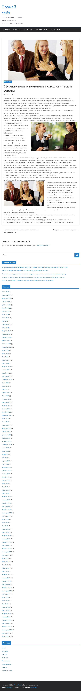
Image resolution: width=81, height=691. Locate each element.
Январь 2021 (6, 431)
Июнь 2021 (5, 422)
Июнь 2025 (5, 318)
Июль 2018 (5, 519)
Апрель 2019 (6, 490)
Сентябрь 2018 (7, 513)
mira (15, 95)
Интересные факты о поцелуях (64, 230)
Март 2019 (5, 493)
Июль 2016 (5, 597)
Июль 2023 (5, 383)
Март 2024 (5, 363)
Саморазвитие (42, 30)
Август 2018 (5, 516)
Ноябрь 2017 (6, 545)
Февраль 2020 (6, 467)
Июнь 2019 (5, 484)
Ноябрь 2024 (6, 340)
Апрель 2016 (6, 607)
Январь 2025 (6, 334)
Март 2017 (5, 571)
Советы (4, 667)
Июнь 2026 (5, 292)
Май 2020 (5, 457)
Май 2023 (5, 389)
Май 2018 (5, 526)
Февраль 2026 (6, 298)
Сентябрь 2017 (7, 552)
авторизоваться (43, 245)
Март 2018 (5, 532)
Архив (4, 648)
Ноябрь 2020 (6, 438)
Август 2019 (5, 480)
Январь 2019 (6, 500)
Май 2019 (5, 487)
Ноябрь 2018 (6, 506)
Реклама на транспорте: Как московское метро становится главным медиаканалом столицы (33, 277)
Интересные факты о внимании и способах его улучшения (21, 231)
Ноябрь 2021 (6, 409)
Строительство (7, 671)
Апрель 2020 (6, 461)
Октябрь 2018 (6, 510)
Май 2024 (5, 357)
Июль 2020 (5, 451)
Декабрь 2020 (6, 435)
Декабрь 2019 (6, 471)
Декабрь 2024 (6, 337)
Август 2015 (5, 633)
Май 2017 (5, 565)
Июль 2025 (5, 314)
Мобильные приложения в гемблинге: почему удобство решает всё (25, 271)
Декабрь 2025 (6, 305)
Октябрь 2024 (6, 344)
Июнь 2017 (5, 562)
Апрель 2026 (6, 295)
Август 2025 (5, 311)
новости (4, 654)
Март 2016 (5, 610)
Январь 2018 (6, 539)
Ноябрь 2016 (6, 584)
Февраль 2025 (6, 331)
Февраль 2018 (6, 536)
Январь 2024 (6, 370)
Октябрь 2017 (6, 549)
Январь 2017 (6, 578)
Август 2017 (5, 555)
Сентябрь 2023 (7, 379)
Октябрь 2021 (6, 412)
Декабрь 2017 (6, 542)
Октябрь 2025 (6, 308)
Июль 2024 (5, 350)
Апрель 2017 (6, 568)
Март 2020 (5, 464)
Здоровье (5, 651)
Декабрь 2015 (6, 620)
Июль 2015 (5, 636)
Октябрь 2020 (6, 441)
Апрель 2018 (6, 529)
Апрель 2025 (6, 324)
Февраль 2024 (6, 366)
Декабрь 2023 (6, 373)
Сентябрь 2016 (7, 591)
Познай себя (28, 30)
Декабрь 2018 (6, 503)
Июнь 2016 (5, 601)
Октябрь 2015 (6, 627)
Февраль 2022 (6, 405)
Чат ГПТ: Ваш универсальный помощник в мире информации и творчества (27, 280)
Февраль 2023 (6, 399)
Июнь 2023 (5, 386)
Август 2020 (5, 448)
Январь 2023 (6, 402)
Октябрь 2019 (6, 477)
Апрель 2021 (6, 425)
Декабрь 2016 (6, 581)
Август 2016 (5, 594)
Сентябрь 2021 (7, 415)
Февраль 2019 (6, 497)
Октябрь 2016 (6, 588)
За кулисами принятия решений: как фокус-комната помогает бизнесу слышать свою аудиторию (35, 267)
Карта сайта (55, 30)
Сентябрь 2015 (7, 630)
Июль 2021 (5, 418)
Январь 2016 (6, 617)
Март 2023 (5, 396)
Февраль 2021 (6, 428)
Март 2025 (5, 327)
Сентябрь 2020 (7, 444)
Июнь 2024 (5, 353)
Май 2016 (5, 604)
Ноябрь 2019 (6, 474)
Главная (6, 30)
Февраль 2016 (6, 614)
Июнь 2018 (5, 523)
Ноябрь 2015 (6, 623)
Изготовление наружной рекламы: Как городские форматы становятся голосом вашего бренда (34, 274)
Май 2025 (5, 321)
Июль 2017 (5, 558)
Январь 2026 (6, 301)
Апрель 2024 (6, 360)
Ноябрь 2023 (6, 376)
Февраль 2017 (6, 575)
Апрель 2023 (6, 392)
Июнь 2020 (5, 454)
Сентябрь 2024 (7, 347)
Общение (16, 30)
